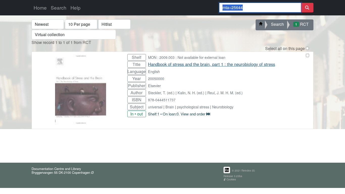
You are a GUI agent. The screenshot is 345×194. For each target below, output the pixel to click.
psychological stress (193, 106)
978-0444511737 (162, 99)
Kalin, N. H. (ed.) (191, 92)
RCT (302, 24)
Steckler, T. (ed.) (161, 92)
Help (75, 7)
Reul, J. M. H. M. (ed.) (225, 92)
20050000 (156, 78)
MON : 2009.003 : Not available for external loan (186, 57)
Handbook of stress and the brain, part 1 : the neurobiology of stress (211, 64)
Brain (169, 106)
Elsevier (154, 85)
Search (58, 7)
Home (40, 7)
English (154, 71)
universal (155, 106)
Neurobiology (222, 106)
